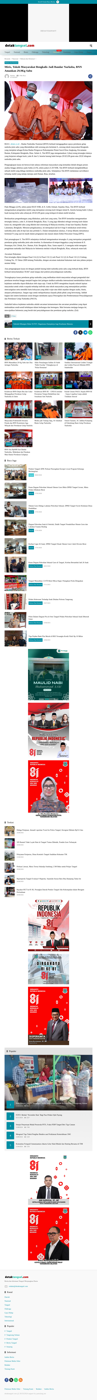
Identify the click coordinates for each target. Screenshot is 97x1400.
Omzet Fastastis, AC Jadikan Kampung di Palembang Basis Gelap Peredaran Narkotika (78, 423)
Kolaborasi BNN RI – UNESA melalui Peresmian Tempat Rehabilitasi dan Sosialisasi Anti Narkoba (48, 394)
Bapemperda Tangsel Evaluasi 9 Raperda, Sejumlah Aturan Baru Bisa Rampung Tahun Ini (49, 879)
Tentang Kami (10, 1369)
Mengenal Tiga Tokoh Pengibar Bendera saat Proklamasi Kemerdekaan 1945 (43, 1134)
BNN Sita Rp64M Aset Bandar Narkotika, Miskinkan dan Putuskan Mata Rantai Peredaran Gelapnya (17, 452)
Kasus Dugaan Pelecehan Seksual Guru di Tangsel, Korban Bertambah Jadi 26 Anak (58, 562)
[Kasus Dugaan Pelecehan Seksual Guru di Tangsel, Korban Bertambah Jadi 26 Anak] (16, 565)
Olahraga (8, 1309)
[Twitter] (80, 332)
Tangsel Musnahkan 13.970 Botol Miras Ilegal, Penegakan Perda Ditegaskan (56, 581)
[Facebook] (75, 332)
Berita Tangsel (11, 1343)
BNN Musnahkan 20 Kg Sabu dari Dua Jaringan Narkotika (18, 364)
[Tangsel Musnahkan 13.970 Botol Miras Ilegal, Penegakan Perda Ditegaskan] (16, 583)
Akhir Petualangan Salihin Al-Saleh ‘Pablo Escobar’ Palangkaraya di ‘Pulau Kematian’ (47, 365)
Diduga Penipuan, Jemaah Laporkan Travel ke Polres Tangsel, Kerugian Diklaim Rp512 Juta (50, 830)
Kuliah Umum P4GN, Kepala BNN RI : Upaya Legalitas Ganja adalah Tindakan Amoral (78, 394)
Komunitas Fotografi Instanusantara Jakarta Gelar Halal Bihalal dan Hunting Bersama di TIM (49, 1144)
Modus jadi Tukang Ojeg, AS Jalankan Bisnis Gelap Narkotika (48, 422)
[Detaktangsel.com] (20, 45)
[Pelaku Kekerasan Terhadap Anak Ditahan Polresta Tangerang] (16, 602)
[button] (90, 45)
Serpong (9, 1347)
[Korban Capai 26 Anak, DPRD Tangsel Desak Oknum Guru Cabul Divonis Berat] (16, 546)
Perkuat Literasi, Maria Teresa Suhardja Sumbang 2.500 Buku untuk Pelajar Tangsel (47, 867)
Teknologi (8, 1317)
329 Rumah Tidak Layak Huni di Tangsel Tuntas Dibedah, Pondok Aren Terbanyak (46, 842)
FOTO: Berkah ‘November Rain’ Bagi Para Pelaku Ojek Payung (39, 1115)
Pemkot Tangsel (12, 1339)
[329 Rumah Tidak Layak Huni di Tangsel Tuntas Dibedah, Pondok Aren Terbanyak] (10, 843)
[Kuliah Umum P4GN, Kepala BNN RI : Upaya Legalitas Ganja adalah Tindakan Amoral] (78, 380)
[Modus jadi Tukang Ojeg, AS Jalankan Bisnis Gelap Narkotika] (48, 409)
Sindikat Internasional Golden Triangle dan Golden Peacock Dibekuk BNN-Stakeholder (78, 365)
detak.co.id (15, 144)
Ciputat (31, 475)
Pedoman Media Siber (12, 1361)
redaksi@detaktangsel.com (18, 1286)
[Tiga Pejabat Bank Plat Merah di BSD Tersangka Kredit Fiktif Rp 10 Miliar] (16, 638)
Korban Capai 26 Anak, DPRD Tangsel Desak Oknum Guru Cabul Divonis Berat (57, 544)
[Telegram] (85, 332)
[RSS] (21, 1380)
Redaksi (12, 75)
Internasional (9, 1321)
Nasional (8, 357)
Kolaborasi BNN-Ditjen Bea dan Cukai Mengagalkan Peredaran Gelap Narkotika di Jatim (18, 394)
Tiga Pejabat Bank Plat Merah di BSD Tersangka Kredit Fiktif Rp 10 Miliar (56, 636)
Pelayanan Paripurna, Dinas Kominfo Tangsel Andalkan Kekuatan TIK (42, 854)
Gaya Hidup (9, 1313)
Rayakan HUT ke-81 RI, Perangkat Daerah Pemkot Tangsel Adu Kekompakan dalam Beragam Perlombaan (50, 891)
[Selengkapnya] (48, 1277)
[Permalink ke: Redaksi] (7, 76)
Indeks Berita (9, 1357)
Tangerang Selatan (13, 1335)
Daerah (38, 357)
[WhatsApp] (90, 332)
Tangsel (7, 1305)
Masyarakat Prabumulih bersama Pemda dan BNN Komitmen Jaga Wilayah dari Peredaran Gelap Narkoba (18, 423)
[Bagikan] (90, 76)
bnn (14, 316)
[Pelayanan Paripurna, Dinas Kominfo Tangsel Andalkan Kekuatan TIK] (10, 855)
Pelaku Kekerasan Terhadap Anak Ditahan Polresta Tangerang (51, 599)
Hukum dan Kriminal (11, 62)
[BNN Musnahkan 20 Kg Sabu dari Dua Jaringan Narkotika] (18, 351)
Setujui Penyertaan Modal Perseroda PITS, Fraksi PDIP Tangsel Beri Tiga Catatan (45, 1125)
